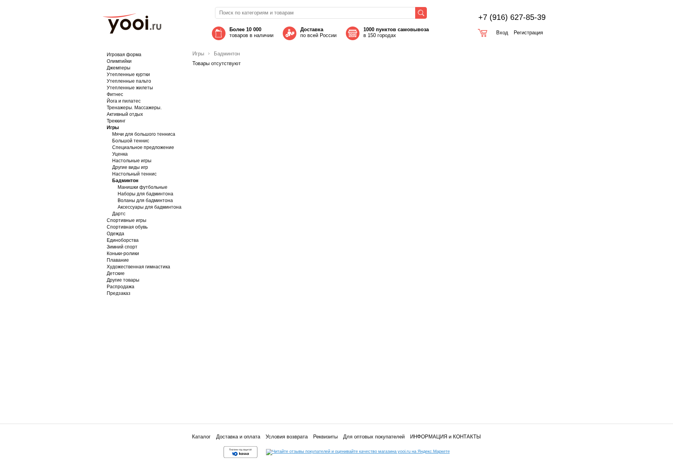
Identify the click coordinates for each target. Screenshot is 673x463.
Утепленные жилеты (130, 87)
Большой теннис (130, 141)
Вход (502, 32)
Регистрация (528, 32)
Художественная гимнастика (138, 267)
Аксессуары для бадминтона (149, 207)
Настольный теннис (134, 174)
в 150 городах (396, 32)
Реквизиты (325, 437)
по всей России (318, 32)
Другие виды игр (130, 167)
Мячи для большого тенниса (143, 134)
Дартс (118, 213)
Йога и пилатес (124, 101)
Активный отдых (125, 114)
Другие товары (123, 280)
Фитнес (115, 94)
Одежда (115, 233)
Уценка (120, 154)
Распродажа (120, 286)
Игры (113, 127)
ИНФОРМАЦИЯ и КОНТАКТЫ (445, 437)
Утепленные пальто (129, 81)
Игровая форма (124, 54)
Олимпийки (119, 61)
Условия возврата (287, 437)
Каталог (201, 437)
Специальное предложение (143, 147)
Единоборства (123, 240)
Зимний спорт (122, 247)
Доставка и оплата (238, 437)
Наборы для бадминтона (145, 194)
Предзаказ (118, 293)
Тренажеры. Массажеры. (134, 107)
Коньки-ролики (123, 253)
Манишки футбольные (142, 187)
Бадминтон (125, 180)
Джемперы (118, 68)
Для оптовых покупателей (374, 437)
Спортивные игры (126, 220)
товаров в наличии (251, 32)
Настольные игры (132, 160)
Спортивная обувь (127, 227)
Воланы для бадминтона (145, 200)
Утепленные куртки (128, 74)
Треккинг (116, 121)
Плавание (118, 260)
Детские (116, 273)
